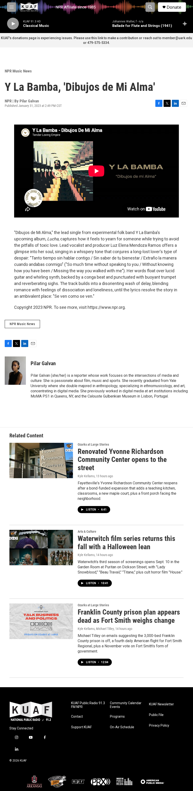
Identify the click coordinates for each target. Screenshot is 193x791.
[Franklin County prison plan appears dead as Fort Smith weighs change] (41, 621)
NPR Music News (18, 71)
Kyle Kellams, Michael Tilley (96, 629)
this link (97, 38)
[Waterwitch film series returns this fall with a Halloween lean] (41, 547)
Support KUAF (81, 727)
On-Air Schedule (122, 727)
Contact (77, 716)
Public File (156, 715)
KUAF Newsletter (161, 704)
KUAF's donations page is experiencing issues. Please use (46, 38)
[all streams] (186, 23)
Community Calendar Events (125, 705)
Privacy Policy (159, 725)
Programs (117, 716)
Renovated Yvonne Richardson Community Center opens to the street (122, 459)
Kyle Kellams (86, 476)
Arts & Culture (87, 531)
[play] (13, 23)
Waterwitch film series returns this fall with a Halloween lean (126, 542)
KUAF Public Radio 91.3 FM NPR (88, 705)
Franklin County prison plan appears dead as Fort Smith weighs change (129, 616)
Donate (174, 7)
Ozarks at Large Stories (93, 444)
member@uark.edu (177, 38)
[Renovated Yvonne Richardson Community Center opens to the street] (41, 460)
